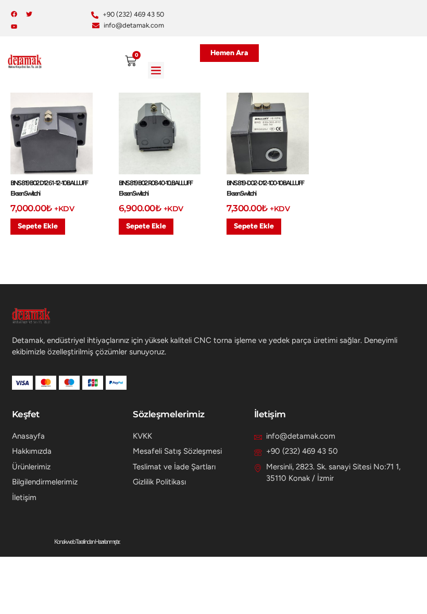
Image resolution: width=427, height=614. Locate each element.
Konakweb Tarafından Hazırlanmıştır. (87, 541)
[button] (156, 70)
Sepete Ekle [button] (38, 226)
